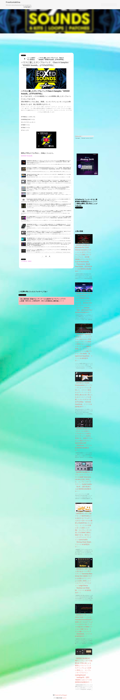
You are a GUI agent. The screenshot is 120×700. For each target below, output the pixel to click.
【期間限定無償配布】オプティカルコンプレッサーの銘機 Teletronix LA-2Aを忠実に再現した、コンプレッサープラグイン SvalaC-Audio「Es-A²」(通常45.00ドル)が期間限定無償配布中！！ (83, 481)
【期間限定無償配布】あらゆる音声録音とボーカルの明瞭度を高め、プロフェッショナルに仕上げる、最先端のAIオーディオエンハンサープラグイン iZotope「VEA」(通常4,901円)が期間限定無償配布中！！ (84, 302)
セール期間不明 (24, 261)
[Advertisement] (60, 43)
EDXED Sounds (26, 156)
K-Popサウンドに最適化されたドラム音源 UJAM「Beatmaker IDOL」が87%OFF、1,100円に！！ (45, 193)
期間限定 (32, 59)
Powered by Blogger (60, 695)
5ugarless (64, 697)
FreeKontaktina (13, 2)
